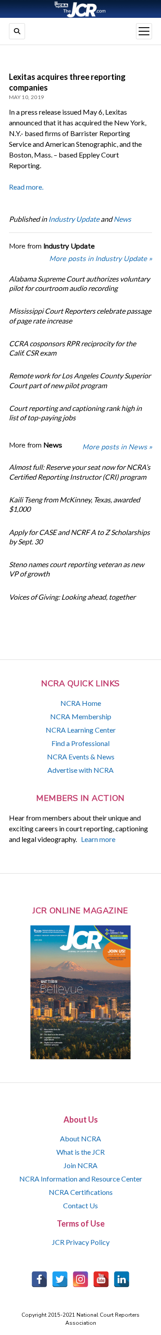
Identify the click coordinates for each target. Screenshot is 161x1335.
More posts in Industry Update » (100, 259)
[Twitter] (60, 1279)
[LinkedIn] (122, 1279)
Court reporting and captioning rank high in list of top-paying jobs (75, 413)
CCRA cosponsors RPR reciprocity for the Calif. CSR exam (72, 348)
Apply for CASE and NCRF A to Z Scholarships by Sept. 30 (79, 537)
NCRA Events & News (80, 756)
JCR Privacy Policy (81, 1242)
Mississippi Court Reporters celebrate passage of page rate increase (80, 315)
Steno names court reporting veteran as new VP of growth (76, 569)
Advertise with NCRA (80, 770)
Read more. (26, 186)
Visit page (80, 9)
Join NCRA (80, 1165)
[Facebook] (39, 1279)
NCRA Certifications (81, 1192)
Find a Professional (80, 743)
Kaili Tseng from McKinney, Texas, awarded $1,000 (74, 504)
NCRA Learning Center (81, 730)
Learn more (98, 839)
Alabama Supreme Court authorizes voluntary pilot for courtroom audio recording (79, 283)
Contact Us (80, 1205)
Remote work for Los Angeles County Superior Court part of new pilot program (80, 380)
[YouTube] (101, 1279)
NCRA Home (80, 703)
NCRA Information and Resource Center (80, 1178)
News (122, 219)
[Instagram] (80, 1279)
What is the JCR (80, 1152)
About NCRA (80, 1138)
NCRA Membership (80, 716)
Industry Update (73, 219)
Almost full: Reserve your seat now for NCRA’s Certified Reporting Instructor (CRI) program (79, 472)
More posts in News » (117, 447)
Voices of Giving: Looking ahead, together (72, 597)
